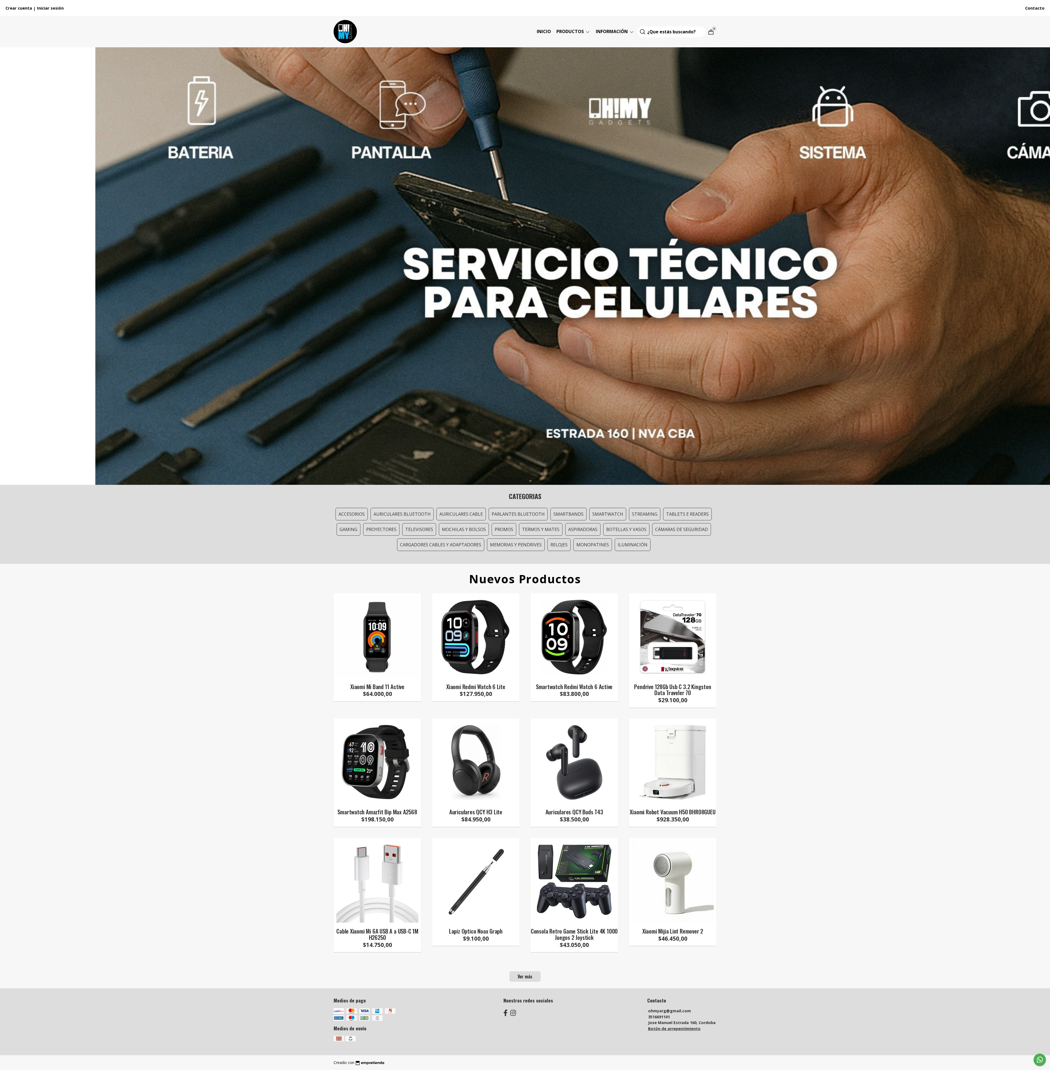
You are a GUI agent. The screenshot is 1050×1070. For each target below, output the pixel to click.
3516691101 (659, 1016)
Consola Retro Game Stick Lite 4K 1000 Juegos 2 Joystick (574, 934)
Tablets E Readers (687, 514)
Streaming (644, 514)
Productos (570, 31)
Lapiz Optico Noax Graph (476, 931)
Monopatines (592, 545)
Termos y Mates (540, 529)
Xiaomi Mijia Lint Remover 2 (672, 931)
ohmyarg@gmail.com (669, 1010)
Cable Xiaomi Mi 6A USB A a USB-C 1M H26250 (377, 934)
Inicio (544, 31)
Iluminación (633, 545)
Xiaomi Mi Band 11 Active (377, 686)
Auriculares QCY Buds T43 (574, 811)
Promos (504, 529)
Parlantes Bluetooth (518, 514)
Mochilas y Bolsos (464, 529)
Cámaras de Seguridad (681, 529)
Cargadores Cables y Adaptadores (440, 545)
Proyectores (381, 529)
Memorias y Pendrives (516, 545)
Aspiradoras (582, 529)
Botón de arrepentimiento (674, 1028)
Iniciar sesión (50, 8)
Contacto (1035, 8)
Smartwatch (607, 514)
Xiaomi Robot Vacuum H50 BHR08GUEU (672, 811)
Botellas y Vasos (626, 529)
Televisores (419, 529)
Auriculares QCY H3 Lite (475, 811)
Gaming (348, 529)
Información (612, 31)
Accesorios (352, 514)
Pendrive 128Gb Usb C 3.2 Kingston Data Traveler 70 (672, 689)
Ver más (525, 976)
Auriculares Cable (461, 514)
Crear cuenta (18, 8)
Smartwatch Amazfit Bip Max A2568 (377, 811)
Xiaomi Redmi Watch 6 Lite (475, 686)
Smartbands (568, 514)
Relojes (559, 545)
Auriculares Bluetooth (402, 514)
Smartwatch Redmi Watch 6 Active (574, 686)
